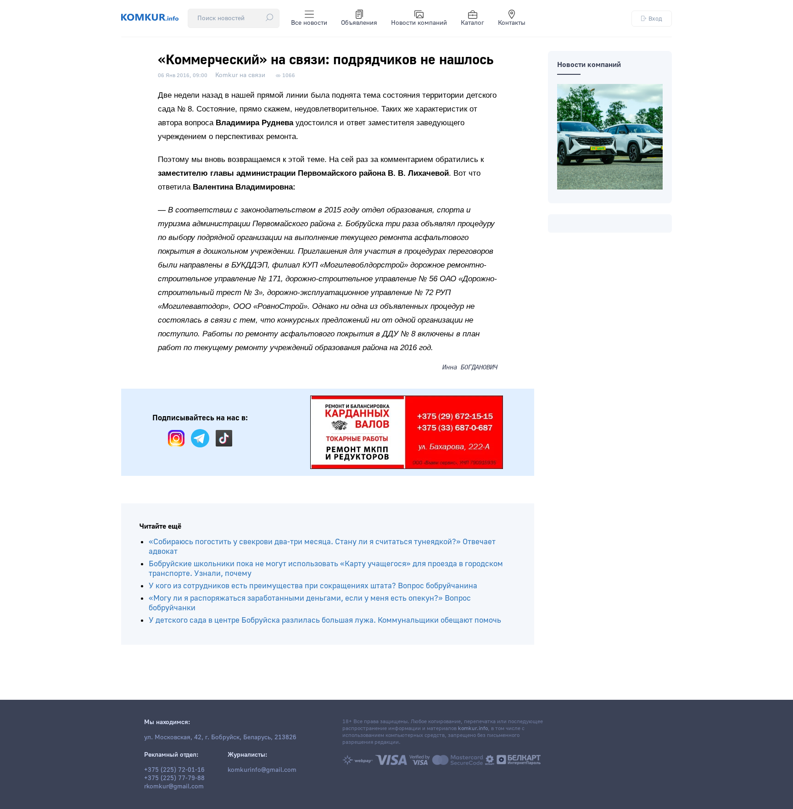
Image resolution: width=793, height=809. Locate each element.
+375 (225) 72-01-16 (174, 770)
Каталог (472, 23)
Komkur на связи (240, 75)
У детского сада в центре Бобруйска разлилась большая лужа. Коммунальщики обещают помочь (325, 620)
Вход (655, 18)
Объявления (359, 23)
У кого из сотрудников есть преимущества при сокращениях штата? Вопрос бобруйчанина (313, 586)
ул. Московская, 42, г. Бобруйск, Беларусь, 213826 (220, 737)
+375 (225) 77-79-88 (174, 778)
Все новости (309, 23)
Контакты (511, 23)
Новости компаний (419, 23)
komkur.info (473, 728)
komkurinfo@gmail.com (262, 770)
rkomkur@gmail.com (174, 786)
